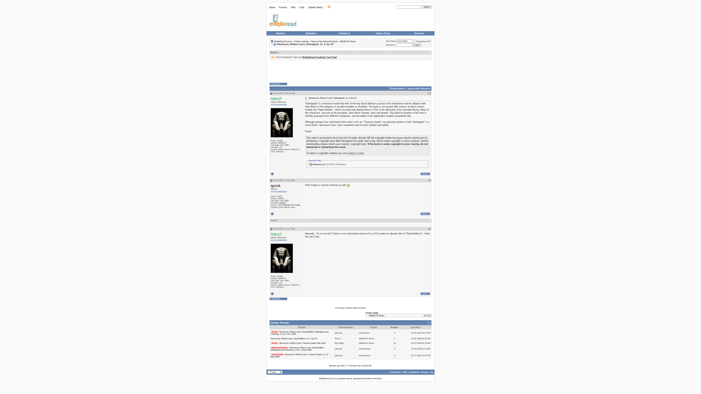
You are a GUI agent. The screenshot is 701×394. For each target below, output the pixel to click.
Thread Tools (396, 88)
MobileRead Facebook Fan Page (319, 57)
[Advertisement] (350, 71)
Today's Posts (383, 33)
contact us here (355, 153)
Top (431, 372)
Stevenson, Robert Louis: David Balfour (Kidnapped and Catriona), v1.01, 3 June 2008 (297, 349)
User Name (391, 41)
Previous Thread (344, 308)
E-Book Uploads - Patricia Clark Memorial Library (316, 41)
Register (280, 33)
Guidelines (310, 33)
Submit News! (315, 7)
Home (272, 7)
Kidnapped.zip (318, 164)
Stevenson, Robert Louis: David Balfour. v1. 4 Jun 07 (294, 338)
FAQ (405, 372)
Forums (283, 7)
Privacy (424, 372)
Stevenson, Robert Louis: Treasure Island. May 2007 (302, 343)
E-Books (343, 33)
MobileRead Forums (283, 41)
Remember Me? (424, 41)
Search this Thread (418, 88)
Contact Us (395, 372)
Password (390, 45)
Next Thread (358, 308)
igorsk (275, 186)
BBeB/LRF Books (348, 41)
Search (418, 33)
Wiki (293, 7)
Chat (301, 7)
